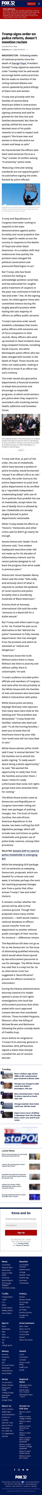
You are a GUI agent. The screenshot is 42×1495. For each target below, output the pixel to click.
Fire (3, 1340)
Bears (4, 1326)
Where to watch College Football (25, 1417)
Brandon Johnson (25, 1312)
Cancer (21, 1354)
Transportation (7, 1297)
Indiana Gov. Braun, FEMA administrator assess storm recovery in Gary (11, 1186)
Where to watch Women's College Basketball (25, 1446)
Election (22, 1297)
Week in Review (7, 1385)
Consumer (5, 1357)
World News (6, 1270)
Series (5, 1379)
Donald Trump (24, 1307)
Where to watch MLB (25, 1422)
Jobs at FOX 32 (7, 1425)
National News (7, 1267)
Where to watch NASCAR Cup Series (25, 1428)
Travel (4, 1300)
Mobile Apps (6, 1412)
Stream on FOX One (24, 1407)
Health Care (23, 1367)
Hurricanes (23, 1280)
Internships (6, 1428)
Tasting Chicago (7, 1392)
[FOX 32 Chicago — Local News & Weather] (8, 3)
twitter (23, 1470)
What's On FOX (24, 1329)
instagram (19, 1470)
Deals (4, 1360)
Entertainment (26, 1323)
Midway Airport (7, 1310)
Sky (3, 1342)
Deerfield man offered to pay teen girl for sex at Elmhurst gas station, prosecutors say (14, 1176)
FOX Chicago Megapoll (6, 1284)
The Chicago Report (23, 1303)
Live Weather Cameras (24, 1266)
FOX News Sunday (8, 1288)
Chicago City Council (23, 1316)
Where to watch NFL (25, 1413)
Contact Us (6, 1417)
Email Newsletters (8, 1414)
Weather (23, 1261)
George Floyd (19, 63)
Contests (5, 1420)
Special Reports (7, 1280)
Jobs (3, 1362)
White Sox (5, 1337)
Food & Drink (24, 1334)
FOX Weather (24, 1283)
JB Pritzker (23, 1310)
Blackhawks (6, 1329)
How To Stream (7, 1409)
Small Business (7, 1371)
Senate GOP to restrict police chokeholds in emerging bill (20, 854)
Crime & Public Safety (7, 1274)
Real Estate (6, 1368)
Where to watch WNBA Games (25, 1452)
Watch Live (31, 4)
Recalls (21, 1370)
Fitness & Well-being (24, 1363)
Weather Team (24, 1275)
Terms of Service (22, 1245)
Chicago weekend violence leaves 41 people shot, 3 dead (14, 1195)
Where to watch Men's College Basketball (25, 1440)
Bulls (3, 1332)
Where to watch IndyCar (25, 1434)
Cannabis (22, 1360)
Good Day (5, 1278)
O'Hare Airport (7, 1308)
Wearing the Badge (6, 1389)
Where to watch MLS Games (25, 1457)
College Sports (7, 1345)
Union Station (7, 1313)
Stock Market (6, 1373)
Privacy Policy (23, 1243)
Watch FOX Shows (26, 1340)
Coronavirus (23, 1357)
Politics (23, 1293)
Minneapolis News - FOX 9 (26, 1396)
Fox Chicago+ (24, 1332)
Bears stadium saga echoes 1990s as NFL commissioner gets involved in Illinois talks (26, 1076)
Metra (4, 1305)
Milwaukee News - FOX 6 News (26, 1386)
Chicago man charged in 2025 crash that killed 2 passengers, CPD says (26, 1086)
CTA (3, 1302)
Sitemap (5, 1436)
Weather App (24, 1278)
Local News (6, 1265)
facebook (14, 1470)
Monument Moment (6, 1396)
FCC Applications (8, 1433)
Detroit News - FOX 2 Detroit (24, 1391)
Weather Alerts (24, 1269)
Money (5, 1351)
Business (5, 1354)
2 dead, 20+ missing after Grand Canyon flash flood (13, 1165)
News (15, 47)
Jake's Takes (23, 1326)
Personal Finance (8, 1365)
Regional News (23, 1380)
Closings (22, 1272)
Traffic (5, 1293)
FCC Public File (7, 1431)
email (27, 1470)
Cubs (3, 1334)
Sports (5, 1323)
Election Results (25, 1300)
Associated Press (7, 47)
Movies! (22, 1337)
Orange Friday (7, 1400)
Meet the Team (7, 1423)
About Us (6, 1406)
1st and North (7, 1382)
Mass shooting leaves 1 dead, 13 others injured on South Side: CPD (26, 1096)
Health (22, 1351)
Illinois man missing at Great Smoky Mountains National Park (14, 1155)
